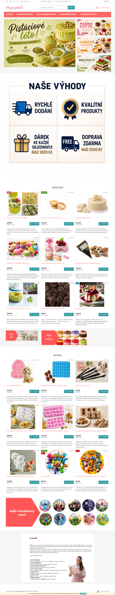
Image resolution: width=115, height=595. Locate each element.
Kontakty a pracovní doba (62, 1)
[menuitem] (9, 14)
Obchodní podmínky (46, 1)
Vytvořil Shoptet (104, 591)
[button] (9, 43)
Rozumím (83, 593)
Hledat (71, 7)
